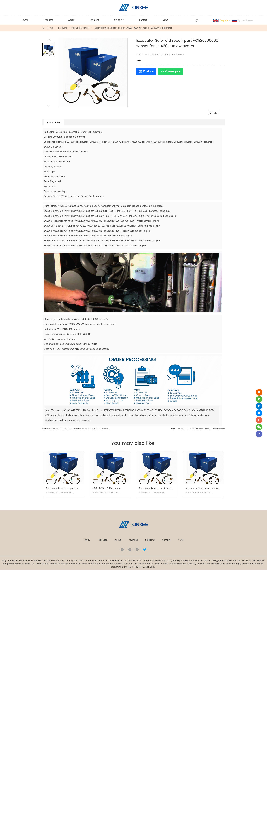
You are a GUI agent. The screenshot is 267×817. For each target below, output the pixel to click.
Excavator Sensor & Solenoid (68, 136)
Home (50, 28)
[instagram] (137, 549)
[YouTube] (130, 549)
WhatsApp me (173, 71)
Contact (166, 539)
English (223, 20)
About (118, 539)
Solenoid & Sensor (80, 28)
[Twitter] (144, 549)
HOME (87, 539)
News (181, 539)
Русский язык (245, 20)
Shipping (150, 539)
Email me (148, 71)
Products (62, 28)
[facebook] (122, 549)
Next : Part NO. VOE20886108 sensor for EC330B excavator (198, 429)
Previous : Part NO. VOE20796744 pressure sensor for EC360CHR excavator (76, 429)
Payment (133, 539)
